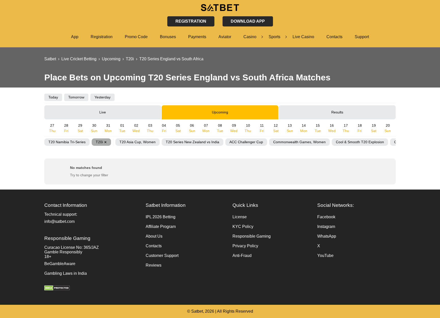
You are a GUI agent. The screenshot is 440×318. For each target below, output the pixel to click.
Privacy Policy (245, 246)
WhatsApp (326, 236)
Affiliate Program (161, 226)
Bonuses (168, 37)
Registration (102, 37)
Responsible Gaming (251, 236)
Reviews (153, 265)
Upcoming (220, 112)
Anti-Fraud (242, 255)
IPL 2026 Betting (160, 217)
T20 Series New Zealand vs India (192, 142)
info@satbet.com (59, 221)
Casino (249, 37)
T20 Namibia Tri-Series (67, 142)
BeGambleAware (59, 264)
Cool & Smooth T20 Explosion (360, 142)
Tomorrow (76, 97)
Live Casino (303, 37)
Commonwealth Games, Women (299, 142)
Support (362, 37)
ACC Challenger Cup (246, 142)
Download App (248, 21)
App (74, 37)
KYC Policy (242, 226)
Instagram (326, 226)
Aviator (224, 37)
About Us (154, 236)
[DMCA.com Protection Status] (92, 288)
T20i (99, 142)
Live (102, 112)
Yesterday (102, 97)
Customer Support (162, 255)
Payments (197, 37)
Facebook (326, 217)
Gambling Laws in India (65, 273)
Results (337, 112)
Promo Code (136, 37)
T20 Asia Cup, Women (137, 142)
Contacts (334, 37)
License (239, 217)
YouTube (325, 255)
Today (53, 97)
